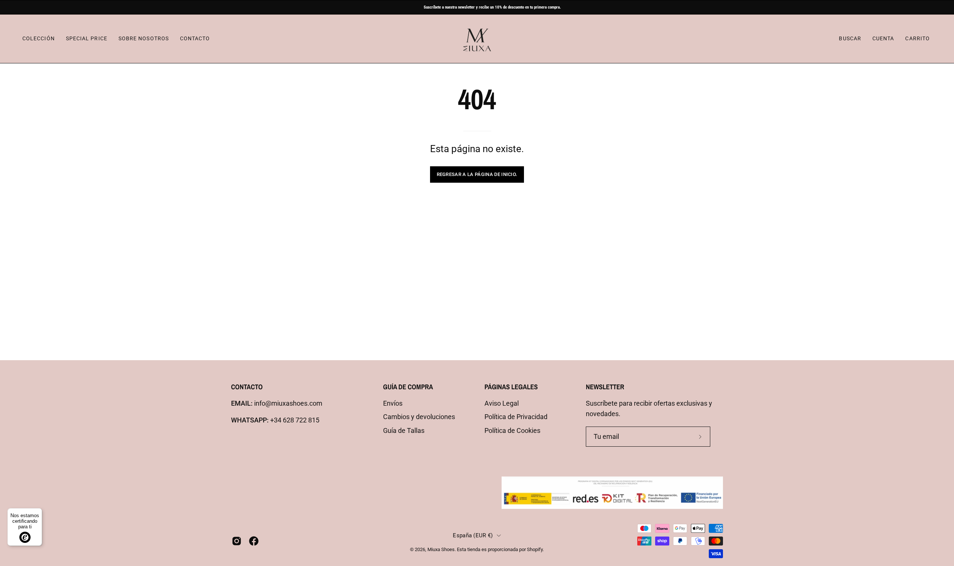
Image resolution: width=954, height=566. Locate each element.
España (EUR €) (473, 535)
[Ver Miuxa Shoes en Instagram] (236, 541)
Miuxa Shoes (441, 549)
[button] (849, 39)
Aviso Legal (501, 403)
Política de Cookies (512, 430)
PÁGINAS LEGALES (511, 387)
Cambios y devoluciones (419, 417)
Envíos (392, 403)
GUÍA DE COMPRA (408, 387)
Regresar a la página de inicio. (477, 174)
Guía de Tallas (403, 430)
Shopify (535, 549)
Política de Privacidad (515, 417)
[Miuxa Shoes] (477, 38)
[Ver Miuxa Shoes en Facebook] (253, 541)
